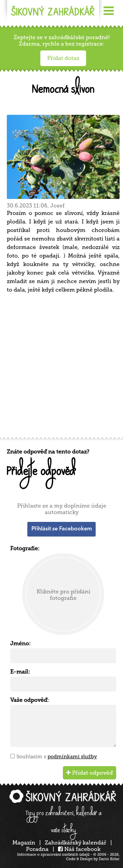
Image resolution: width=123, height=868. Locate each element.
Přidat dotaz (63, 58)
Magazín (23, 842)
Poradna (37, 849)
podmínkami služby (72, 757)
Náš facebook (81, 849)
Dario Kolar (109, 859)
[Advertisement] (61, 367)
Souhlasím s (56, 757)
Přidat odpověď (92, 773)
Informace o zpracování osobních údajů (53, 854)
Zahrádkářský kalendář (75, 842)
